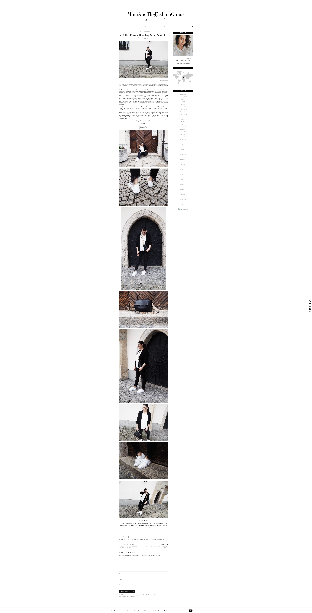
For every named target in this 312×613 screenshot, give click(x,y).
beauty (143, 26)
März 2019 (183, 121)
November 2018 (183, 131)
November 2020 (183, 96)
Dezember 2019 (183, 106)
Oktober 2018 (183, 134)
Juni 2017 (183, 174)
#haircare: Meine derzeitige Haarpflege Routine (128, 546)
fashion (134, 26)
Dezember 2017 (183, 159)
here (130, 523)
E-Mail (121, 579)
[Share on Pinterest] (128, 537)
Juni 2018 (183, 144)
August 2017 (183, 169)
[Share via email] (124, 537)
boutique (163, 26)
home (126, 26)
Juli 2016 (183, 202)
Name (120, 573)
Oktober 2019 (183, 111)
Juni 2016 (183, 204)
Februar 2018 (183, 154)
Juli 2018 (183, 142)
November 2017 (183, 162)
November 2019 (183, 109)
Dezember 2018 (183, 129)
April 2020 (183, 101)
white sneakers (159, 539)
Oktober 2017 (183, 164)
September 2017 (183, 167)
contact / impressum (178, 26)
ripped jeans (150, 539)
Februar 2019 (183, 124)
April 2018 (183, 149)
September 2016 (183, 197)
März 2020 (183, 104)
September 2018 (183, 136)
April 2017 (183, 179)
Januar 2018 (183, 157)
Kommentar (121, 558)
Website (120, 585)
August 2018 (183, 139)
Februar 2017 (183, 184)
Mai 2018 (183, 147)
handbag (133, 539)
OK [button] (190, 610)
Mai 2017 (183, 177)
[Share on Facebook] (126, 537)
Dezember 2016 (183, 189)
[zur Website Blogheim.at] (183, 209)
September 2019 (183, 114)
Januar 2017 (183, 187)
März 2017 (183, 182)
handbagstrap (141, 539)
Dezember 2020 (183, 94)
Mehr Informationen (197, 610)
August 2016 (183, 199)
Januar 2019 (183, 126)
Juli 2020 (183, 99)
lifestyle (153, 26)
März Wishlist (130, 113)
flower (128, 539)
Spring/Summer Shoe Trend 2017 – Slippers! (157, 546)
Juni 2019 (183, 116)
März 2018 (183, 152)
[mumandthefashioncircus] (156, 12)
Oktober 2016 (183, 194)
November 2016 (183, 192)
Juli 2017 (183, 172)
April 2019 (183, 119)
